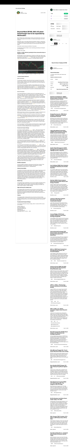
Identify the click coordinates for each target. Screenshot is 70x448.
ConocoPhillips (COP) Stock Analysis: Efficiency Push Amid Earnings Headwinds (57, 215)
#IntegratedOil (56, 192)
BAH (51, 260)
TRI (57, 301)
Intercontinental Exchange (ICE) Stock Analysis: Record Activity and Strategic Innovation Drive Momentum (59, 233)
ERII (51, 124)
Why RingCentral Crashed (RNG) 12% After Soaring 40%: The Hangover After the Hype (58, 383)
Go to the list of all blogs (20, 8)
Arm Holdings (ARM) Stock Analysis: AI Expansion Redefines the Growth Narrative (59, 166)
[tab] (52, 44)
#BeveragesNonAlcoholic (55, 326)
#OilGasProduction (57, 225)
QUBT (52, 108)
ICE (51, 243)
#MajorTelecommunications (60, 142)
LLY (54, 376)
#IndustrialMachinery (57, 427)
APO (51, 159)
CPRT (52, 301)
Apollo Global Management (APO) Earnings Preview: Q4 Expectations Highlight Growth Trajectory (58, 149)
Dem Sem (52, 176)
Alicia (51, 412)
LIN (51, 208)
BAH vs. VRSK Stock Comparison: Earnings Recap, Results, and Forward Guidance (58, 250)
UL (57, 321)
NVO (51, 376)
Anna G (21, 12)
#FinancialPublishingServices (58, 243)
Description (53, 28)
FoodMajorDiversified (58, 77)
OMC (52, 279)
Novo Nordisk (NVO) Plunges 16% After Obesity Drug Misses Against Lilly (58, 366)
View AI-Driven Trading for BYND (59, 62)
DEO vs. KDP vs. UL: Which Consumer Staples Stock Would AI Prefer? (58, 310)
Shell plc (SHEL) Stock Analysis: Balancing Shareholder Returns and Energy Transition (59, 181)
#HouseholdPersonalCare (55, 322)
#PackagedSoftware (57, 392)
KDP (54, 321)
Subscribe (59, 31)
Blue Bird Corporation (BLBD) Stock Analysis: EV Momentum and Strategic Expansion (59, 333)
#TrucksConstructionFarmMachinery (60, 344)
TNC (51, 427)
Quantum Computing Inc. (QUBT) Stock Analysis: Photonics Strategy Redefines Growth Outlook (59, 98)
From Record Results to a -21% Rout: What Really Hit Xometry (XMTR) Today (59, 434)
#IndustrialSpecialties (57, 124)
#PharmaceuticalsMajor (61, 376)
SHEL (52, 192)
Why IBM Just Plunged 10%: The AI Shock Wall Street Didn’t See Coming (59, 351)
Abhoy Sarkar (52, 110)
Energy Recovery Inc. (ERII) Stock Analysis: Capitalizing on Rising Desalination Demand (58, 115)
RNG (51, 392)
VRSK (55, 260)
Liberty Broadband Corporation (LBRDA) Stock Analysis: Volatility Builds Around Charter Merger (58, 132)
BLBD (52, 344)
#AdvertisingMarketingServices (59, 279)
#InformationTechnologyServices (59, 359)
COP (51, 225)
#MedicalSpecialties (57, 410)
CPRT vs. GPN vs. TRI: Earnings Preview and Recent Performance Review (58, 286)
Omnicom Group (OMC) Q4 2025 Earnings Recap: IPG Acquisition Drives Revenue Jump (58, 268)
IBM (51, 359)
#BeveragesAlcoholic (54, 324)
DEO (51, 321)
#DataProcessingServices (61, 260)
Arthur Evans (52, 281)
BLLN (52, 410)
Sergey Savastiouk (53, 361)
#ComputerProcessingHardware (60, 108)
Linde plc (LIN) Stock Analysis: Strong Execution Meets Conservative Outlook (57, 200)
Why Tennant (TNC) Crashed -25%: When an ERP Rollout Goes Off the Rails (59, 417)
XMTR (52, 443)
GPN (55, 301)
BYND (24, 50)
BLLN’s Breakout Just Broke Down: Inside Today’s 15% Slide (58, 399)
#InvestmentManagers (58, 159)
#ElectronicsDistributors (58, 443)
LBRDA (52, 142)
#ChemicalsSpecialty (57, 208)
